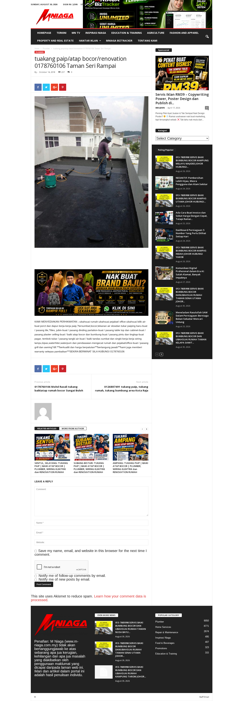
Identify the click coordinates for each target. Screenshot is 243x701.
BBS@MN (160, 107)
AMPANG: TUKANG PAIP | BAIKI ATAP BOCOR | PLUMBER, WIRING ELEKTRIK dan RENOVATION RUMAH (130, 467)
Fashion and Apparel (184, 32)
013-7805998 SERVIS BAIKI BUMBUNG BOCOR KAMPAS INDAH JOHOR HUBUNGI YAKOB (191, 252)
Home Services (163, 627)
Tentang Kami (147, 40)
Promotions (161, 648)
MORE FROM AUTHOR (73, 428)
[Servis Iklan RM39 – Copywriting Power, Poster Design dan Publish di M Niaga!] (182, 73)
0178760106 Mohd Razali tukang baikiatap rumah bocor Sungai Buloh (59, 388)
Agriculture (155, 32)
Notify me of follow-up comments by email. (72, 576)
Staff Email (87, 4)
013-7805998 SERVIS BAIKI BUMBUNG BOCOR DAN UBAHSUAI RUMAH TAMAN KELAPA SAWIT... (191, 337)
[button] (207, 37)
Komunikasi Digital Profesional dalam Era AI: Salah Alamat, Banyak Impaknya (190, 272)
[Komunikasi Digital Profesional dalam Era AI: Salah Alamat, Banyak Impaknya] (164, 273)
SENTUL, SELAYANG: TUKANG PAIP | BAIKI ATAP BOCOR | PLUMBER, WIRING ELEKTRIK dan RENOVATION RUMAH (51, 467)
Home (37, 48)
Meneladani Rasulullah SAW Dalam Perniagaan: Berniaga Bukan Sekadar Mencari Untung (192, 317)
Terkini (61, 32)
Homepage (44, 32)
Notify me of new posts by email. (64, 579)
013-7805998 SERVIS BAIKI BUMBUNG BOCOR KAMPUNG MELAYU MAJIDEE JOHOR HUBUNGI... (192, 162)
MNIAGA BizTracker (119, 40)
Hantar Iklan (88, 40)
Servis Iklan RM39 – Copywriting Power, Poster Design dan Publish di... (182, 98)
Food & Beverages (165, 643)
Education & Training (126, 32)
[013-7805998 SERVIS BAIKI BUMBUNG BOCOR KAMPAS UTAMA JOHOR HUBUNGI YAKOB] (164, 200)
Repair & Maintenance (166, 632)
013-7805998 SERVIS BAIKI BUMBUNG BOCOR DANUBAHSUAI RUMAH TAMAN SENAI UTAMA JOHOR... (190, 295)
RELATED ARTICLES (46, 428)
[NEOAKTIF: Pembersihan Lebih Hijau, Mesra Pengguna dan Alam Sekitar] (164, 183)
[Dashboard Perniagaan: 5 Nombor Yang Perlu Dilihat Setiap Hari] (164, 235)
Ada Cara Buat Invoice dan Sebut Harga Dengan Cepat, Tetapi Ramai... (191, 216)
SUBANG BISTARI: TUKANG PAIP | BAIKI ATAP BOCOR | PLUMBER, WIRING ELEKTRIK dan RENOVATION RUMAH (89, 467)
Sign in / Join (70, 4)
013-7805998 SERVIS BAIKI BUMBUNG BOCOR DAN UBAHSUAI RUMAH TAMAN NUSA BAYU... (130, 627)
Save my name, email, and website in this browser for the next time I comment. (91, 552)
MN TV (76, 32)
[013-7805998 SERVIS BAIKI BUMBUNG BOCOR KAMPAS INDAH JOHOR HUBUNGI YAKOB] (164, 252)
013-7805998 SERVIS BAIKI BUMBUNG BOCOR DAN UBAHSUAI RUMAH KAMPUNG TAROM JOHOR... (130, 671)
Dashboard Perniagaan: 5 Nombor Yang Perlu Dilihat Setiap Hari (191, 233)
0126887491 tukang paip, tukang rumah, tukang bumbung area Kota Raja (121, 388)
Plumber (46, 48)
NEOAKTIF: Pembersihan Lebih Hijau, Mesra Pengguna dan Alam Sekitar (192, 181)
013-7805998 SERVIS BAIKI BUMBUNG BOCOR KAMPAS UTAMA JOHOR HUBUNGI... (191, 198)
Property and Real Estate (55, 40)
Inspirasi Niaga (95, 32)
